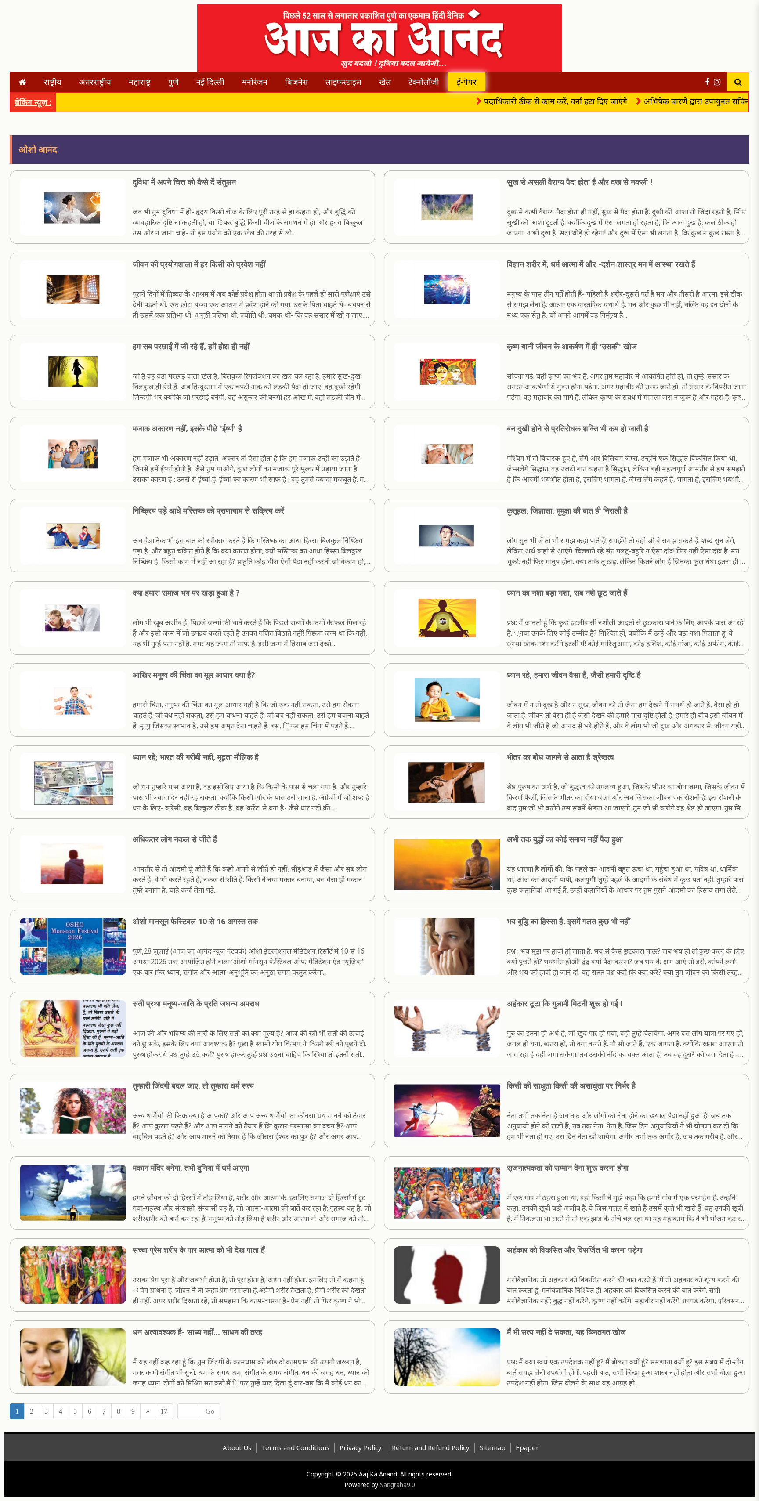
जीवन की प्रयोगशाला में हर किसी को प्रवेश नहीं (199, 264)
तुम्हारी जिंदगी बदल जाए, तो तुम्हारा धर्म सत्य (193, 1085)
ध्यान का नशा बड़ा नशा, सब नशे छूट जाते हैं (567, 592)
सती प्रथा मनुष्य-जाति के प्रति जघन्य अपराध (196, 1003)
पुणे (173, 81)
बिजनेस (296, 81)
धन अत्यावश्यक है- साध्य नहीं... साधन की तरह (197, 1332)
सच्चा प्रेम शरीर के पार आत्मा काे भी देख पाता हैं (199, 1249)
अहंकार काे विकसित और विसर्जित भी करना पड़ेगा (575, 1249)
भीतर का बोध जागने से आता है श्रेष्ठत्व (560, 757)
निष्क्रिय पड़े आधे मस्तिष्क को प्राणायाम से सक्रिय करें (208, 510)
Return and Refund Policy (431, 1447)
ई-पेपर (467, 81)
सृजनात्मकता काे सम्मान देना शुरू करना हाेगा (568, 1167)
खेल (385, 81)
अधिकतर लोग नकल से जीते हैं (175, 839)
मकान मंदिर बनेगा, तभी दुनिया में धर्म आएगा (191, 1167)
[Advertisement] (91, 31)
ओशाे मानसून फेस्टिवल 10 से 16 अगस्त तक (195, 921)
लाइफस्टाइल (343, 81)
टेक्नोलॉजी (423, 81)
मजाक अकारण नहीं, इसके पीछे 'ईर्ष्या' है (187, 428)
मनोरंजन (254, 81)
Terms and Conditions (295, 1447)
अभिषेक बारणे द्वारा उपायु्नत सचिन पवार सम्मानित (675, 101)
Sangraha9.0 (397, 1484)
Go (210, 1411)
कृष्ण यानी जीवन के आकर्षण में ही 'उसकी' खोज (572, 346)
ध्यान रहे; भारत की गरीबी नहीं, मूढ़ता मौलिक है (196, 757)
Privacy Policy (361, 1447)
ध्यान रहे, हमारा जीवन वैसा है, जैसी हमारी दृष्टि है (574, 674)
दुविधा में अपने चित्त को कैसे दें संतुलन (184, 182)
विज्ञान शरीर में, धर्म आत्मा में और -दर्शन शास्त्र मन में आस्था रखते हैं (601, 264)
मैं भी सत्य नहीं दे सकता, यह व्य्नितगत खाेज (566, 1332)
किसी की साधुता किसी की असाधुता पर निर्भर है (571, 1085)
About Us (237, 1447)
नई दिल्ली (210, 81)
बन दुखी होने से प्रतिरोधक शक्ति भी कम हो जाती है (577, 428)
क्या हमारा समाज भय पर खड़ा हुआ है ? (186, 592)
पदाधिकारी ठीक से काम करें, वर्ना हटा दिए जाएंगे (511, 101)
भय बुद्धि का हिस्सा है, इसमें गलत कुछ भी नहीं (568, 921)
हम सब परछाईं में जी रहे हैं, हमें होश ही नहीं (191, 346)
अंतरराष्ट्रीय (95, 81)
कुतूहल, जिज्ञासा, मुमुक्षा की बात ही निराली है (567, 510)
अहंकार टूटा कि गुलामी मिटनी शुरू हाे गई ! (564, 1003)
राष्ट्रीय (52, 81)
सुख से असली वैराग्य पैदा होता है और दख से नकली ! (579, 182)
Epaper (527, 1447)
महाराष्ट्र (140, 81)
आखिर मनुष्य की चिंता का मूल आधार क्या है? (194, 674)
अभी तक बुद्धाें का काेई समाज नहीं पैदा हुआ (565, 839)
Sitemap (493, 1447)
